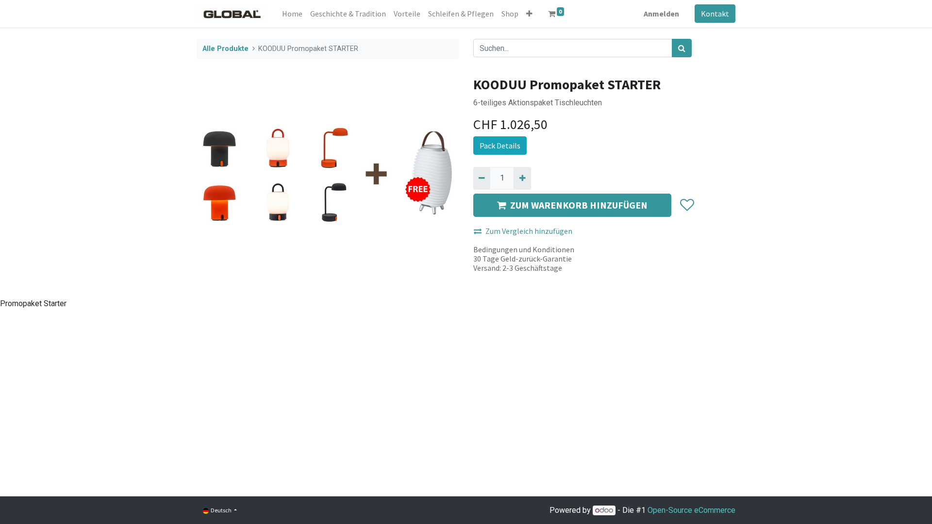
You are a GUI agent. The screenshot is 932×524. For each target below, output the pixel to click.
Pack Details (500, 145)
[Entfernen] (481, 178)
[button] (529, 13)
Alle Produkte (225, 49)
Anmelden (661, 13)
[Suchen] (682, 48)
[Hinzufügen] (522, 178)
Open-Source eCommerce (691, 510)
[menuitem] (292, 13)
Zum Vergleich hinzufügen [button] (528, 231)
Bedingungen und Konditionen (523, 249)
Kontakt (715, 13)
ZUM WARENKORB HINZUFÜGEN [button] (579, 205)
